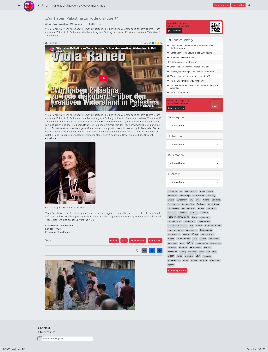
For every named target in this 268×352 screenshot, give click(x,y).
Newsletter (238, 5)
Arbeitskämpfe (185, 196)
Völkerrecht (207, 256)
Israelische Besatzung (176, 230)
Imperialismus (204, 221)
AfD (181, 191)
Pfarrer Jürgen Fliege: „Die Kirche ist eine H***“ (192, 71)
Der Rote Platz (188, 204)
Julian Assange (191, 230)
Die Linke (201, 204)
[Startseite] (29, 6)
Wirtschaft (203, 260)
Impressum (47, 332)
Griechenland (189, 221)
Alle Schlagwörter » (177, 270)
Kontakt (45, 328)
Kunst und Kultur (207, 234)
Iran (191, 226)
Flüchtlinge (183, 213)
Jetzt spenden (174, 30)
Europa (201, 208)
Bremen (171, 200)
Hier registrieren (176, 108)
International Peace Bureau (177, 226)
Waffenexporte (174, 260)
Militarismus (172, 243)
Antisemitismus (191, 191)
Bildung (114, 240)
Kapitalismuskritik (174, 234)
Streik (214, 252)
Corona (206, 200)
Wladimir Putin (215, 260)
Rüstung (183, 252)
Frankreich (194, 213)
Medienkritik (214, 238)
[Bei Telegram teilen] (159, 250)
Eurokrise (191, 208)
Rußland (172, 251)
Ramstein (183, 247)
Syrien (171, 255)
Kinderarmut (155, 240)
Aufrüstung (210, 195)
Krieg (195, 234)
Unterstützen (221, 5)
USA (198, 255)
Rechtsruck (207, 247)
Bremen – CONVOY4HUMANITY (184, 57)
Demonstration (174, 204)
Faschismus (211, 208)
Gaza (124, 240)
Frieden (204, 212)
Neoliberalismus (202, 243)
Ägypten (171, 265)
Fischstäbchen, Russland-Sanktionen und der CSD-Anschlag (194, 86)
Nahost (182, 243)
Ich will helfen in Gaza (180, 92)
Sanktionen (192, 252)
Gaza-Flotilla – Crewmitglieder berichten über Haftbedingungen (191, 46)
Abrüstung (172, 191)
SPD (208, 252)
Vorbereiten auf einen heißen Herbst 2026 (190, 76)
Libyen (195, 239)
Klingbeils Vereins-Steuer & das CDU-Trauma (191, 52)
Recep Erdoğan (195, 247)
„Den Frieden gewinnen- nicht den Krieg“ (189, 66)
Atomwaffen (198, 195)
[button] (137, 250)
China (198, 200)
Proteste (172, 247)
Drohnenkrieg (174, 208)
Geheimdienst (204, 217)
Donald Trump (213, 204)
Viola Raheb (64, 232)
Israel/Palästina (138, 240)
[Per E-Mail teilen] (144, 250)
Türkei (179, 256)
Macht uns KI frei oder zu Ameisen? (187, 80)
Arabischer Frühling (206, 191)
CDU (191, 200)
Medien (203, 239)
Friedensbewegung (178, 216)
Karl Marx (186, 234)
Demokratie (216, 200)
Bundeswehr (182, 200)
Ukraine (189, 255)
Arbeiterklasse (173, 196)
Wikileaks (194, 260)
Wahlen (185, 260)
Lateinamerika (183, 238)
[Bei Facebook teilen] (152, 250)
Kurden (171, 239)
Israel (199, 225)
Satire (201, 252)
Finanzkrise (172, 213)
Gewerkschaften (174, 221)
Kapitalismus (206, 230)
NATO (190, 242)
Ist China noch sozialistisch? (183, 62)
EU (183, 208)
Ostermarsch (215, 243)
